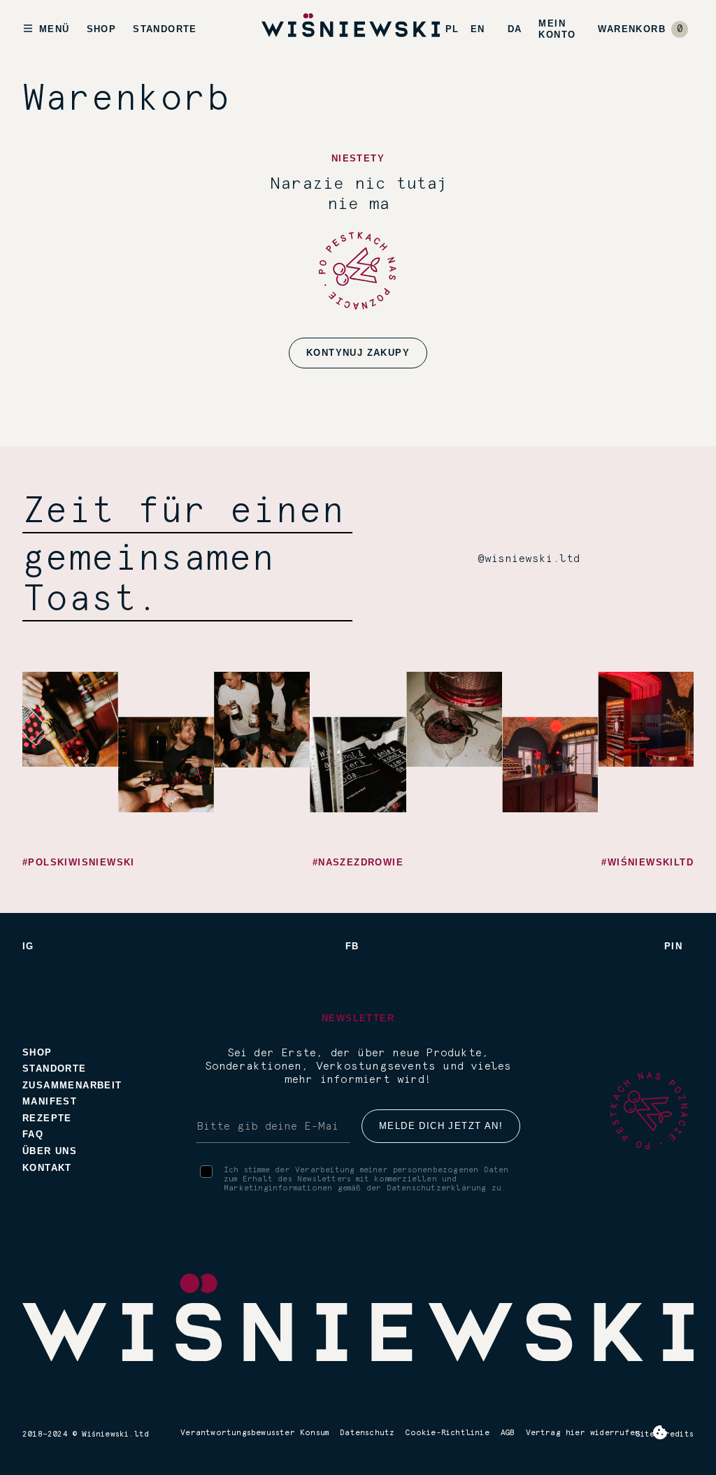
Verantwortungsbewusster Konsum (254, 1433)
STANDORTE (165, 29)
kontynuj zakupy (358, 352)
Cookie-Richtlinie (447, 1433)
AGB (508, 1433)
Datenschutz (367, 1433)
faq (32, 1134)
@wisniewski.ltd (529, 558)
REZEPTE (47, 1118)
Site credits (665, 1434)
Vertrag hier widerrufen (583, 1433)
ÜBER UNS (49, 1151)
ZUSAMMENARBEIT (72, 1085)
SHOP (102, 29)
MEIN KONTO (556, 29)
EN (478, 29)
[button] (643, 29)
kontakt (47, 1168)
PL (452, 29)
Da (515, 29)
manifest (49, 1101)
